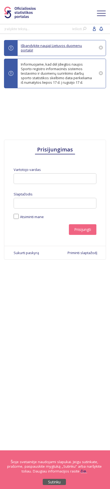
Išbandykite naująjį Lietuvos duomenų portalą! (51, 48)
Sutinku (54, 481)
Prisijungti (82, 229)
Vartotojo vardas (27, 169)
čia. (84, 471)
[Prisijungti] (94, 28)
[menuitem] (26, 252)
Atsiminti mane (32, 216)
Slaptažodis (23, 194)
